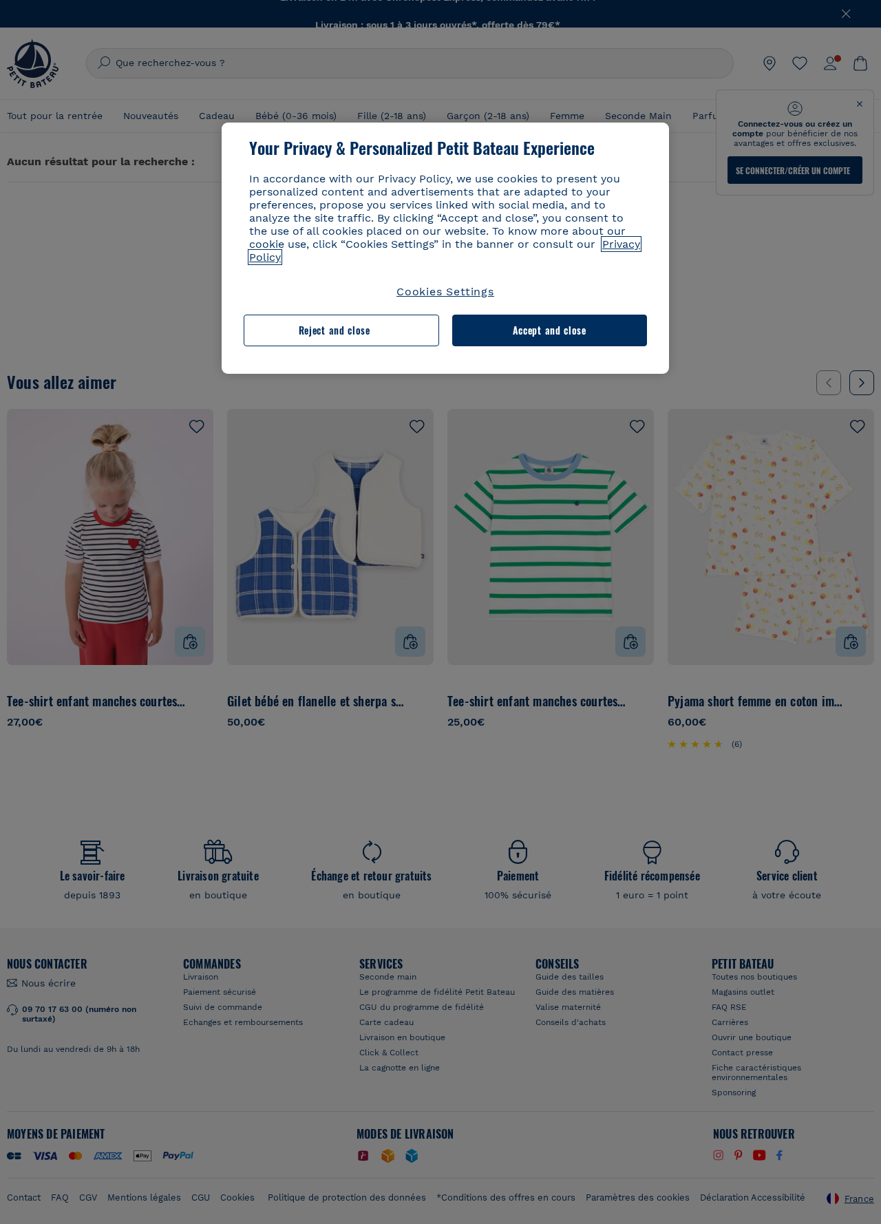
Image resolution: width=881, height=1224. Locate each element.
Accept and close (549, 330)
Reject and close (334, 330)
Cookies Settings (445, 291)
